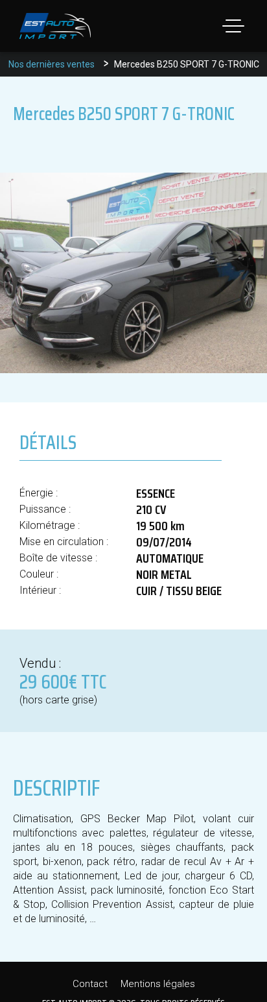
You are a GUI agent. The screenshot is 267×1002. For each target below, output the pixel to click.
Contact (90, 984)
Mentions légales (158, 984)
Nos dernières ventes (51, 64)
